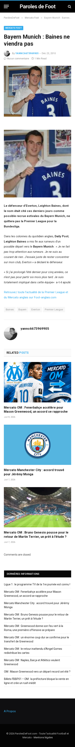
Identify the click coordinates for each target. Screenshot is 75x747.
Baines (10, 309)
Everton (35, 309)
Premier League (54, 309)
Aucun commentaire (18, 58)
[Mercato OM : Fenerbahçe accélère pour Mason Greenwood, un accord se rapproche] (37, 382)
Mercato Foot (13, 28)
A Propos (10, 711)
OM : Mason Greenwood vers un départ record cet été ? (37, 671)
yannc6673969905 (26, 53)
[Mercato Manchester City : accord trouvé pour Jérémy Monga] (37, 445)
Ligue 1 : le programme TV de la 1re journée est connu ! (37, 584)
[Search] (69, 6)
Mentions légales (43, 737)
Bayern (22, 309)
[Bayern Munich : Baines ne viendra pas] (37, 115)
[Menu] (6, 6)
